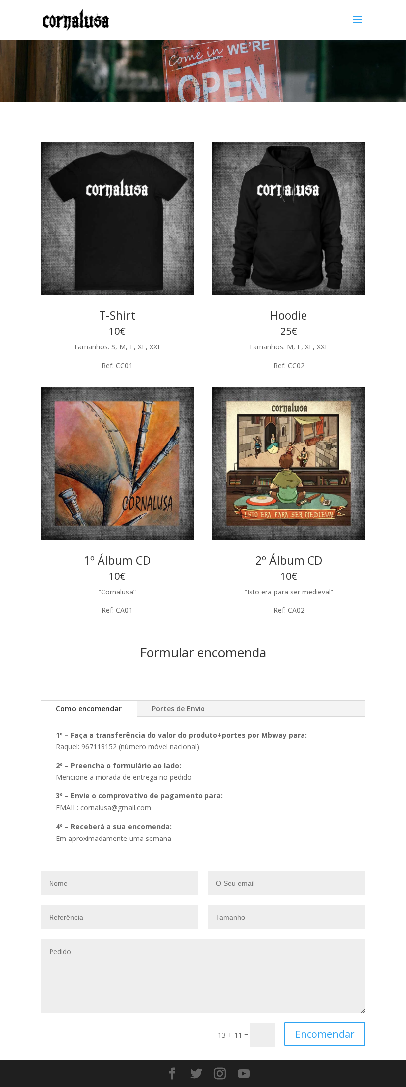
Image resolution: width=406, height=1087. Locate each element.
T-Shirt (117, 315)
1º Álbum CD (117, 560)
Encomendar (325, 1033)
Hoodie (288, 315)
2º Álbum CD (288, 560)
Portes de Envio (178, 708)
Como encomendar (89, 708)
